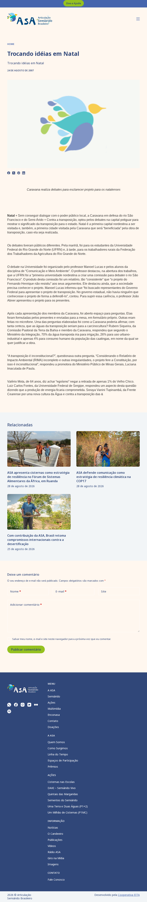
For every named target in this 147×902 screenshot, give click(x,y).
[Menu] (138, 19)
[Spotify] (9, 711)
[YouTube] (29, 705)
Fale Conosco (56, 879)
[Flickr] (36, 705)
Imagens (53, 864)
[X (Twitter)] (13, 173)
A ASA (51, 690)
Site (103, 591)
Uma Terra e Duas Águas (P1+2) (68, 806)
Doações (53, 727)
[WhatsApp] (9, 705)
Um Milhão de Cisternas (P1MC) (67, 812)
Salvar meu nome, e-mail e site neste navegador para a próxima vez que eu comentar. (61, 639)
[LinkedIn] (23, 173)
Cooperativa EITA (129, 895)
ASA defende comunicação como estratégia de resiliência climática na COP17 (103, 477)
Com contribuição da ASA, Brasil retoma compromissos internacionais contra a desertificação (36, 539)
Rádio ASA (54, 852)
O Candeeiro (55, 833)
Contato (53, 721)
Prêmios (53, 766)
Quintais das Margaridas (63, 794)
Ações (51, 702)
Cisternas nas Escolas (61, 782)
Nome (15, 591)
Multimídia (54, 708)
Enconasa (54, 715)
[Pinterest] (18, 173)
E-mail (61, 591)
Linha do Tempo (58, 754)
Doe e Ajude (73, 3)
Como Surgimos (58, 748)
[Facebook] (8, 173)
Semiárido (54, 696)
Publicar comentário (26, 649)
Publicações (55, 840)
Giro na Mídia (56, 858)
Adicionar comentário (26, 604)
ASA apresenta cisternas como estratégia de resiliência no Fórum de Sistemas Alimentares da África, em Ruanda (38, 477)
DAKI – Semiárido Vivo (62, 788)
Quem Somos (56, 742)
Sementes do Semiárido (63, 800)
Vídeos (52, 846)
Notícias (53, 827)
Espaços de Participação (63, 760)
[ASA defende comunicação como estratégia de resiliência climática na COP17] (108, 449)
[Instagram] (22, 705)
